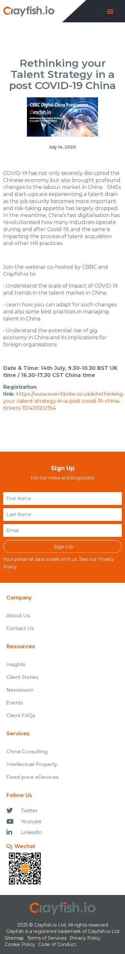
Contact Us (20, 628)
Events (14, 703)
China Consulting (26, 751)
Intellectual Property (31, 764)
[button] (110, 11)
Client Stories (22, 677)
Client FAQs (20, 715)
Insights (15, 664)
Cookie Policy (20, 944)
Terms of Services (46, 938)
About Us (17, 615)
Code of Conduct (57, 944)
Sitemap (14, 938)
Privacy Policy (85, 938)
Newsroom (20, 690)
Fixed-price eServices (32, 777)
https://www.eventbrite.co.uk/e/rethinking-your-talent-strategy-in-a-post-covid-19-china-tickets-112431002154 (64, 401)
